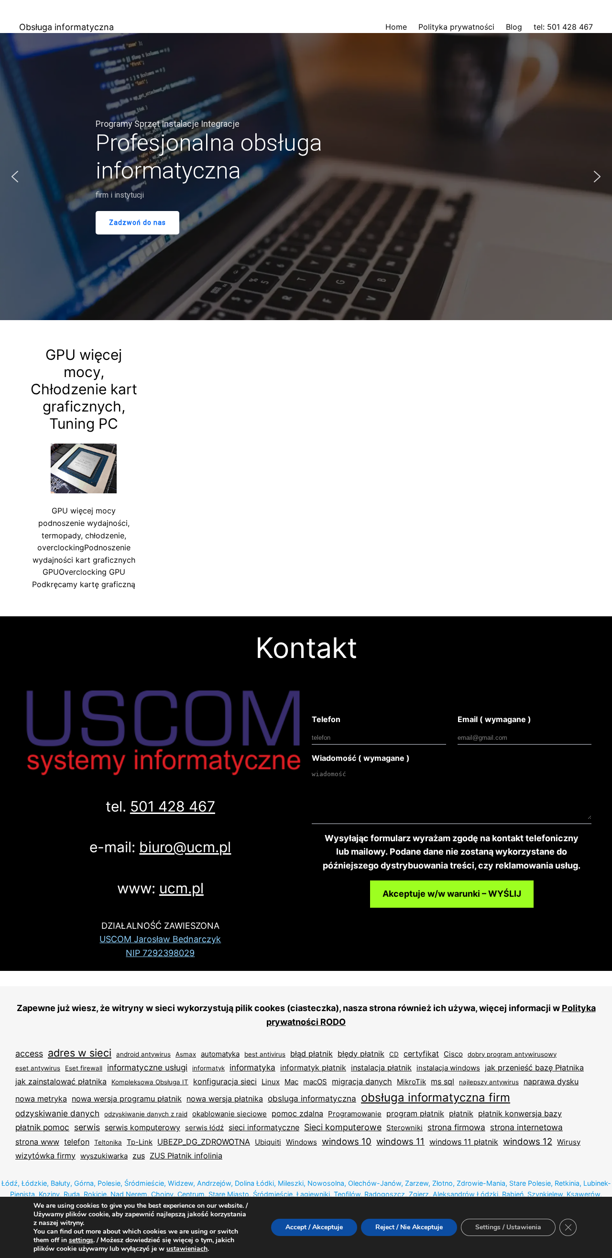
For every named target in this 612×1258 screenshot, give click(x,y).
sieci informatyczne (264, 1127)
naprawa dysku (551, 1081)
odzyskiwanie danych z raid (145, 1114)
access (29, 1053)
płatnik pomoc (42, 1127)
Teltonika (108, 1142)
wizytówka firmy (45, 1155)
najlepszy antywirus (489, 1082)
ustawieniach (187, 1249)
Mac (291, 1081)
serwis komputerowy (142, 1127)
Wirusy (568, 1142)
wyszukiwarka (104, 1155)
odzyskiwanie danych (57, 1113)
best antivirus (264, 1054)
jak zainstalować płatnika (61, 1081)
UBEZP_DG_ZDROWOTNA (203, 1142)
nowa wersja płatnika (224, 1098)
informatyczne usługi (147, 1067)
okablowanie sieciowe (229, 1113)
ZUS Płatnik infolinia (186, 1155)
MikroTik (411, 1081)
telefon (76, 1142)
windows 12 (527, 1141)
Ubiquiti (268, 1142)
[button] (14, 176)
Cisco (453, 1053)
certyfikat (421, 1053)
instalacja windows (448, 1067)
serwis (87, 1127)
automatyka (220, 1053)
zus (138, 1155)
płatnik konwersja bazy (520, 1113)
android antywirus (143, 1054)
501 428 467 (172, 806)
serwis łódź (204, 1127)
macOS (315, 1081)
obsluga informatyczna (312, 1098)
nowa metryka (41, 1098)
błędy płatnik (361, 1053)
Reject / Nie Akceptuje (409, 1227)
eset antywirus (37, 1068)
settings (81, 1240)
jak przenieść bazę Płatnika (534, 1067)
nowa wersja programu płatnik (127, 1098)
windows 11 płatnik (463, 1142)
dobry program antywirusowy (512, 1054)
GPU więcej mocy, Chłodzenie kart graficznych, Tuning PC (84, 389)
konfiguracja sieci (225, 1081)
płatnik (461, 1113)
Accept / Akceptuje (314, 1227)
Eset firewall (83, 1068)
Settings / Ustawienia (508, 1227)
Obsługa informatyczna (66, 27)
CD (394, 1054)
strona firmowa (456, 1127)
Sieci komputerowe (343, 1127)
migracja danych (362, 1081)
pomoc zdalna (297, 1113)
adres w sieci (79, 1052)
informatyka (252, 1067)
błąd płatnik (311, 1053)
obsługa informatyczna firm (435, 1097)
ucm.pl (181, 888)
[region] (306, 176)
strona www (37, 1142)
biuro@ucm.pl (185, 847)
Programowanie (355, 1113)
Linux (271, 1081)
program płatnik (415, 1113)
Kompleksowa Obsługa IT (149, 1082)
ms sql (442, 1081)
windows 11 (400, 1141)
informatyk (208, 1068)
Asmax (185, 1054)
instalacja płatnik (381, 1067)
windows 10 (347, 1141)
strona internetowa (526, 1127)
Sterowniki (404, 1127)
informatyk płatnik (313, 1067)
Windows (301, 1142)
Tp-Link (140, 1142)
